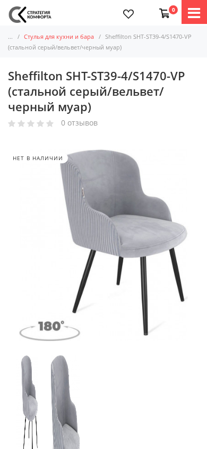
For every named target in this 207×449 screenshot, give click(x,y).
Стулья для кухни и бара (59, 36)
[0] (162, 8)
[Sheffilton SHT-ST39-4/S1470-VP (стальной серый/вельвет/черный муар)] (27, 413)
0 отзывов (79, 123)
